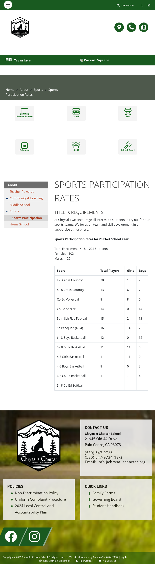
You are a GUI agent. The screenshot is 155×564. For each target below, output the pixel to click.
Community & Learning (26, 198)
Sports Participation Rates (30, 218)
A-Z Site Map (109, 560)
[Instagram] (149, 5)
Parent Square (96, 60)
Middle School (20, 205)
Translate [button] (22, 60)
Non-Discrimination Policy (36, 492)
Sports (38, 90)
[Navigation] (8, 4)
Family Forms (103, 492)
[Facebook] (142, 5)
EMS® (115, 557)
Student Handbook (108, 505)
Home (10, 90)
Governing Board (106, 499)
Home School (19, 224)
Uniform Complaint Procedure (40, 499)
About (24, 90)
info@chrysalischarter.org (122, 461)
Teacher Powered (22, 192)
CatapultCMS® (101, 557)
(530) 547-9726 (99, 452)
